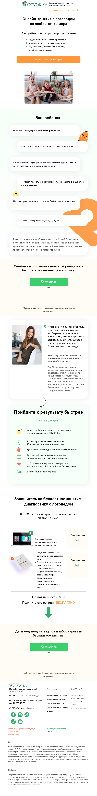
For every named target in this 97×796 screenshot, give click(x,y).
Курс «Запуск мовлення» (57, 707)
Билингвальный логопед (57, 695)
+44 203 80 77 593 (17, 700)
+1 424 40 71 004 (17, 696)
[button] (22, 539)
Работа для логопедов (56, 729)
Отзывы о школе (53, 732)
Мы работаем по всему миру (22, 689)
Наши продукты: (53, 689)
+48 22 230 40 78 (17, 703)
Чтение (50, 711)
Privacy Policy (14, 734)
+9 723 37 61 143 (16, 708)
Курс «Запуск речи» (55, 703)
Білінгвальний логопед (56, 699)
